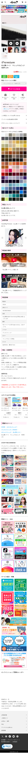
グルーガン (6, 369)
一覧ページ (6, 108)
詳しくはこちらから (7, 376)
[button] (2, 238)
